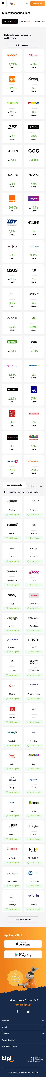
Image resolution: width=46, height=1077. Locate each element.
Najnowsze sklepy (22, 45)
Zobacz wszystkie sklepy (23, 919)
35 (41, 486)
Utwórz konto (37, 3)
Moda (25, 21)
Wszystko (9, 21)
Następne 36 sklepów (14, 485)
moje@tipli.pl (23, 1004)
